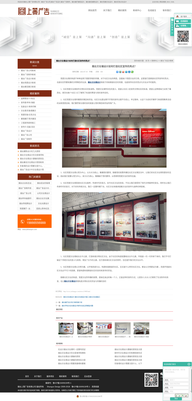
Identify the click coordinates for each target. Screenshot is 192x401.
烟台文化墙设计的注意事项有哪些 (72, 353)
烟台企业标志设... (26, 183)
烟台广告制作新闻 (28, 75)
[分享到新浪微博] (123, 72)
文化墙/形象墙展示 (28, 111)
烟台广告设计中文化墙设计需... (32, 170)
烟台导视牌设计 (25, 203)
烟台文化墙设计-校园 (141, 337)
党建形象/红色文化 (28, 115)
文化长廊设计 (43, 203)
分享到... (184, 26)
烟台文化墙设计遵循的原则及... (32, 159)
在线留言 (152, 10)
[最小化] (189, 364)
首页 (27, 376)
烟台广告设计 (26, 131)
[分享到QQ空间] (120, 72)
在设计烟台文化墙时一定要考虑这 (72, 349)
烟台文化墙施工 (94, 297)
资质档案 (95, 387)
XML (172, 2)
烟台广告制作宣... (26, 188)
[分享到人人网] (129, 72)
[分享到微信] (132, 72)
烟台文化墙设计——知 (122, 337)
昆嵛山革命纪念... (43, 209)
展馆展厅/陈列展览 (28, 119)
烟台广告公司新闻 (28, 71)
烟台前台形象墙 (43, 183)
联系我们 (167, 10)
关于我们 (107, 10)
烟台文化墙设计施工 (82, 297)
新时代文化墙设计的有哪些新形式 (128, 353)
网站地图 (163, 2)
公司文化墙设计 (43, 193)
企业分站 (155, 2)
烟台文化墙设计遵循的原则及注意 (128, 349)
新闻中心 (137, 10)
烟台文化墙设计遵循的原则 (69, 356)
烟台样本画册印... (26, 198)
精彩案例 (122, 10)
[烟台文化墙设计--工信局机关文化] (66, 328)
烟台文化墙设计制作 (85, 337)
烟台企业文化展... (43, 198)
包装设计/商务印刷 (28, 107)
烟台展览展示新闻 (28, 87)
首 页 (147, 61)
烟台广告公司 (26, 135)
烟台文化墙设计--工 (66, 337)
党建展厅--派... (26, 209)
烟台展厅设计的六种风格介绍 (72, 302)
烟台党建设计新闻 (28, 83)
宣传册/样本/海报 (28, 103)
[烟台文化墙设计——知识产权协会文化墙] (123, 328)
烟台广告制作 (26, 139)
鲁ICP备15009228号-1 (62, 383)
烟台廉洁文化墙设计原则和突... (32, 162)
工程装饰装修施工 (28, 123)
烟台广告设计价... (43, 188)
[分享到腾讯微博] (126, 72)
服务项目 (50, 376)
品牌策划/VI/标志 (28, 98)
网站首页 (92, 10)
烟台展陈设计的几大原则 (30, 151)
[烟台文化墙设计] (104, 328)
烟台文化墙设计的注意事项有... (32, 155)
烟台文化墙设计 (68, 297)
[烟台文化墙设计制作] (85, 328)
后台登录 (88, 376)
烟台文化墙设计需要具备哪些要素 (72, 364)
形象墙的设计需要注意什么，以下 (128, 364)
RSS (168, 2)
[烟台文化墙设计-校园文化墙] (141, 328)
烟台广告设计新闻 (28, 79)
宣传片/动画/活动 (28, 127)
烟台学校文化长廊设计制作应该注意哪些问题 (77, 306)
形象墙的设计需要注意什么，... (32, 166)
